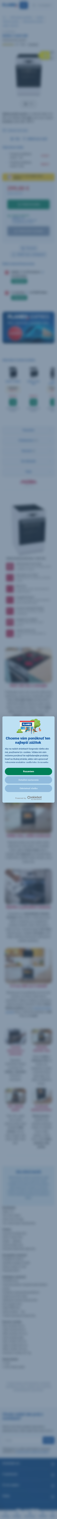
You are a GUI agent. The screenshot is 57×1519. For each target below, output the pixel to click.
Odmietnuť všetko (29, 788)
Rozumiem (28, 771)
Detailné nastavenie (29, 780)
